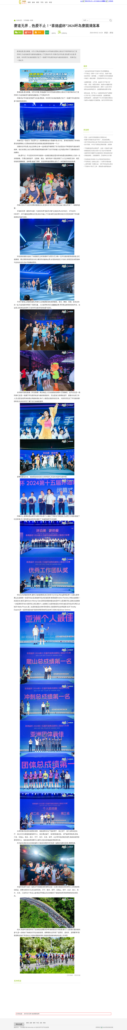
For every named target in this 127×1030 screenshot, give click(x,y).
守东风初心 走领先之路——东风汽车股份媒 (97, 161)
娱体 (33, 2)
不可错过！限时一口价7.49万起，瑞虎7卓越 (98, 73)
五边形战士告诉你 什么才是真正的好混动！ (97, 159)
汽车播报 (26, 20)
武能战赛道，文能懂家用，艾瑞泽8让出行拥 (98, 155)
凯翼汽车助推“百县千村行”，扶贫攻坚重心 (97, 139)
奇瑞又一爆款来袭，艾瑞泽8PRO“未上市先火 (98, 78)
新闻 (29, 2)
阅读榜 (86, 130)
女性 (46, 2)
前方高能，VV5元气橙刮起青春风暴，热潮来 (98, 144)
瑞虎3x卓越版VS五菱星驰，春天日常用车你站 (98, 100)
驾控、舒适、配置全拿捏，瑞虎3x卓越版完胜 (98, 84)
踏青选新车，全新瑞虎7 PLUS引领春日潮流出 (98, 98)
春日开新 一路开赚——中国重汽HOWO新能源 (98, 76)
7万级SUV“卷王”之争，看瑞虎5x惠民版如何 (97, 166)
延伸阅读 (17, 981)
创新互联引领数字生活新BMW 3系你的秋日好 (98, 153)
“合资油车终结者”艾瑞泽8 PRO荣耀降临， (97, 71)
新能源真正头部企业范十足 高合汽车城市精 (97, 150)
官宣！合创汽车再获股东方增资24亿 (95, 137)
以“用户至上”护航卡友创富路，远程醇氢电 (97, 95)
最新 (85, 66)
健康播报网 (35, 1014)
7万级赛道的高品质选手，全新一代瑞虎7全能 (98, 148)
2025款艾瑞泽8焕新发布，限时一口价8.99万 (98, 87)
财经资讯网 (28, 1014)
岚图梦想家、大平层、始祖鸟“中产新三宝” (97, 82)
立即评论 (64, 33)
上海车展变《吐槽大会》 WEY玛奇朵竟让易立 (98, 164)
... (47, 32)
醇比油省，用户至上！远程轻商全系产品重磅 (98, 93)
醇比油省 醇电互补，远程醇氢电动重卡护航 (97, 89)
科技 (50, 2)
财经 (37, 2)
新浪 (29, 32)
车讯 (42, 2)
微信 (20, 32)
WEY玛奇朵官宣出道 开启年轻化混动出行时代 (98, 142)
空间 (39, 32)
